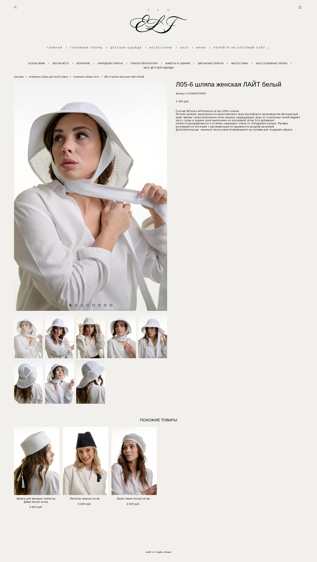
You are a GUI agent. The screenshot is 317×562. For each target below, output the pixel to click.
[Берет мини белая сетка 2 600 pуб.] (134, 461)
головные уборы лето (86, 76)
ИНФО (201, 47)
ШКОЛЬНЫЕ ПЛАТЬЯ (210, 63)
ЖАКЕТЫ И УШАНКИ (177, 63)
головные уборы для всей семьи (48, 76)
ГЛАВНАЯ (55, 47)
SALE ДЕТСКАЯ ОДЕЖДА (158, 67)
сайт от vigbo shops (158, 552)
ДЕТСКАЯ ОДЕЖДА (126, 47)
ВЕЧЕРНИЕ (83, 63)
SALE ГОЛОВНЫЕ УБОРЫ (271, 63)
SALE (184, 47)
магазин (19, 76)
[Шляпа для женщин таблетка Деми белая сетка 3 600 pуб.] (37, 461)
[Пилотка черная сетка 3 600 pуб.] (85, 461)
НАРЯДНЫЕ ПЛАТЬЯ (110, 63)
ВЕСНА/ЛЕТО (61, 63)
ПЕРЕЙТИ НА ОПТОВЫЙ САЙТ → (242, 47)
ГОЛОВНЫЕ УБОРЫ (86, 47)
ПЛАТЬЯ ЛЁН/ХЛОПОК (144, 63)
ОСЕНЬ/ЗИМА (36, 63)
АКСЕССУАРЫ (161, 47)
